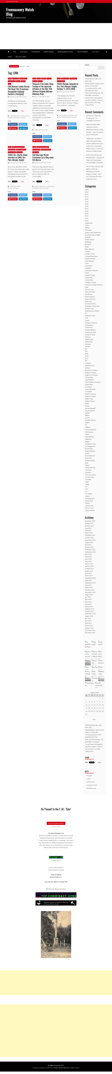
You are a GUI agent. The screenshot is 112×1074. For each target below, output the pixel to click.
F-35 (86, 318)
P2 (86, 425)
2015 (9, 78)
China (87, 263)
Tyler (14, 52)
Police (87, 434)
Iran (86, 349)
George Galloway (90, 330)
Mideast (87, 413)
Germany (88, 337)
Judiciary (87, 368)
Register (89, 775)
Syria (86, 463)
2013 (59, 78)
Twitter (23, 124)
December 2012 (90, 630)
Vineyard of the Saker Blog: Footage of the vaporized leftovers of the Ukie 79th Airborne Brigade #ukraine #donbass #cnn (42, 88)
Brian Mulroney (89, 249)
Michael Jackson (90, 411)
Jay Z (86, 358)
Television (19, 152)
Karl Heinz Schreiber (91, 370)
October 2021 (89, 537)
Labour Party (89, 377)
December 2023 (90, 521)
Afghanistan (89, 223)
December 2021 (90, 535)
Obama (87, 422)
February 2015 (89, 590)
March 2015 (89, 587)
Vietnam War (89, 506)
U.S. (86, 491)
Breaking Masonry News (65, 52)
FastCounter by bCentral (56, 870)
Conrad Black (89, 280)
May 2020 (88, 557)
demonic (59, 117)
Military (43, 78)
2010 (34, 147)
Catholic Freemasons (91, 256)
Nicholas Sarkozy (90, 420)
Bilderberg (88, 242)
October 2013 (89, 611)
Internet (87, 346)
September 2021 (90, 540)
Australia (87, 237)
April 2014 (88, 604)
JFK (86, 361)
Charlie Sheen (13, 186)
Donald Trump (89, 308)
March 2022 (89, 533)
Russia (23, 81)
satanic (64, 117)
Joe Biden (88, 363)
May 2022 (88, 528)
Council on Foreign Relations (94, 285)
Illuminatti (88, 344)
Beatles (37, 186)
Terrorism (88, 472)
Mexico (87, 406)
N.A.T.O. (49, 78)
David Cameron (90, 297)
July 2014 (88, 597)
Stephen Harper (90, 460)
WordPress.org (91, 788)
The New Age (89, 477)
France (87, 320)
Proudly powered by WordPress (42, 1068)
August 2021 (89, 542)
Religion (87, 441)
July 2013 (88, 618)
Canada (87, 251)
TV (14, 117)
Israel (86, 356)
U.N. (86, 489)
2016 (86, 206)
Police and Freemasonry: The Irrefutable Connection (93, 118)
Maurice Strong (89, 401)
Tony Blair (88, 479)
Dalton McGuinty (90, 292)
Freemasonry (23, 78)
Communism (89, 277)
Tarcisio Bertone (90, 467)
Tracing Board (35, 52)
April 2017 (88, 573)
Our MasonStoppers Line (56, 833)
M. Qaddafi (88, 391)
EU (86, 313)
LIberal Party (89, 384)
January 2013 (89, 628)
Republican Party (90, 444)
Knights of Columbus (91, 375)
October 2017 (89, 568)
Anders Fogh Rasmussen (93, 232)
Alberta (87, 228)
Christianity (88, 266)
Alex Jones (88, 230)
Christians (88, 268)
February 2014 (89, 609)
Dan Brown (88, 294)
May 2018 (88, 561)
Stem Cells (88, 458)
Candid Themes (74, 1068)
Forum (10, 57)
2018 (86, 211)
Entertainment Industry (18, 147)
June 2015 (88, 585)
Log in (88, 779)
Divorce (44, 186)
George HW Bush (90, 332)
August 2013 (89, 616)
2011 (9, 147)
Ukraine (40, 81)
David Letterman (90, 299)
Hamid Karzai (89, 339)
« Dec (94, 719)
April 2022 (88, 530)
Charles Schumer (90, 259)
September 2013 (90, 614)
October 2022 (89, 526)
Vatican (87, 503)
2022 (86, 218)
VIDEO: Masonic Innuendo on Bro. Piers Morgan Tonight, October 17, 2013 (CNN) (67, 86)
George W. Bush (90, 335)
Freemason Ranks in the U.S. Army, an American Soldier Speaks (94, 148)
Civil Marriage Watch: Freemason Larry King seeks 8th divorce (43, 157)
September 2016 (90, 578)
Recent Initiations (82, 52)
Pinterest (13, 128)
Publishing (88, 439)
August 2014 (89, 595)
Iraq (86, 351)
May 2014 (88, 602)
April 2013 (88, 623)
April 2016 (88, 580)
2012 (86, 197)
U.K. (9, 83)
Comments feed (92, 785)
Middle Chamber (49, 52)
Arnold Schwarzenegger (92, 235)
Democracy (15, 78)
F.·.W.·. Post (95, 52)
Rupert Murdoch (90, 451)
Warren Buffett (90, 510)
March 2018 (89, 564)
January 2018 (89, 566)
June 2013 (88, 621)
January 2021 (89, 547)
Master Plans (89, 399)
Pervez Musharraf (90, 429)
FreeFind (58, 826)
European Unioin (90, 315)
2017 (86, 209)
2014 (34, 78)
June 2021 (88, 545)
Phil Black (10, 117)
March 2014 (89, 606)
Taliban (87, 465)
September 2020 (90, 552)
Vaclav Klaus (89, 501)
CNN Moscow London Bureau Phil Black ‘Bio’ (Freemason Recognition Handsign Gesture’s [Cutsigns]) (18, 90)
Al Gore (87, 225)
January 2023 (89, 523)
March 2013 (89, 625)
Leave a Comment (20, 117)
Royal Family (89, 449)
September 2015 (90, 583)
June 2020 (88, 554)
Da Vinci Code (89, 289)
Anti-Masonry (71, 115)
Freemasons (11, 81)
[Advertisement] (56, 36)
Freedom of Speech (91, 323)
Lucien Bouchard (90, 389)
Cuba (86, 287)
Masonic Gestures (45, 149)
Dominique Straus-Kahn (92, 306)
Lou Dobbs (88, 387)
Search (87, 65)
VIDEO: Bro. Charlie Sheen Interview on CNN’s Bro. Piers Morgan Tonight (17, 157)
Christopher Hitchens (91, 270)
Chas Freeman (89, 261)
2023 (86, 220)
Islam (86, 353)
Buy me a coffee (21, 57)
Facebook (13, 124)
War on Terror (89, 508)
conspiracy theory (90, 282)
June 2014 (88, 599)
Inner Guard (23, 52)
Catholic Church (90, 254)
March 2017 (89, 575)
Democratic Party (90, 304)
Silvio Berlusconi (90, 456)
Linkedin (24, 128)
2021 (86, 216)
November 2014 (90, 592)
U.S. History (88, 494)
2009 (86, 190)
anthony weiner (63, 115)
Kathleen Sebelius (90, 373)
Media (18, 81)
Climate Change (90, 275)
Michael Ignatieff (90, 408)
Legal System (89, 380)
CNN (11, 115)
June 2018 (88, 559)
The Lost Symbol (90, 475)
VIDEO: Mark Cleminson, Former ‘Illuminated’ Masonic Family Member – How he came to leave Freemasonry (94, 129)
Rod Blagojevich (90, 446)
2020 (86, 213)
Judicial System (89, 365)
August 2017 (89, 571)
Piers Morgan (61, 81)
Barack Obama (89, 239)
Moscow (27, 115)
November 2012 (90, 633)
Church (87, 273)
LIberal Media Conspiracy (93, 382)
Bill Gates (88, 244)
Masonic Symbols (21, 149)
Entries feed (90, 782)
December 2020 (90, 549)
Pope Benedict (89, 437)
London (22, 115)
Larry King (48, 186)
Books (87, 247)
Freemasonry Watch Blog (20, 12)
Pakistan (87, 427)
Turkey (87, 484)
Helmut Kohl (88, 342)
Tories (87, 482)
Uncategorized (89, 498)
